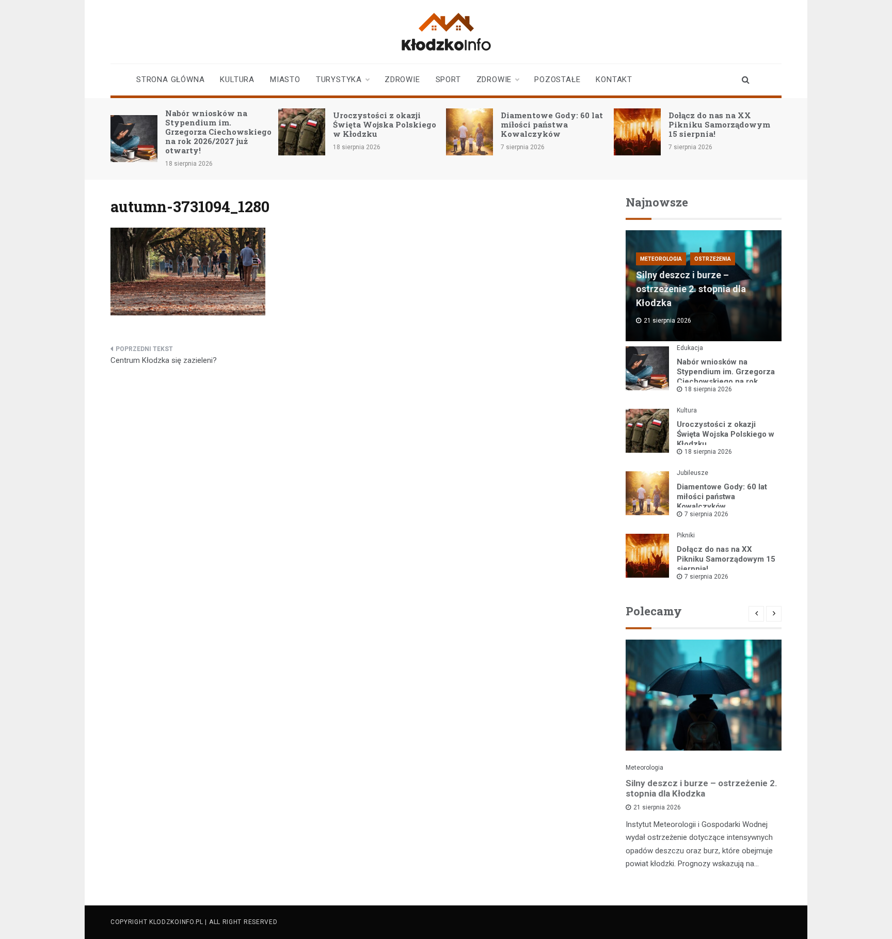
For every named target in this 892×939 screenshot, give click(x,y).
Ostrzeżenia (712, 259)
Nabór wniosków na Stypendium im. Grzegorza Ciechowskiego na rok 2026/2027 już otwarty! (218, 131)
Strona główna (170, 79)
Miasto (285, 79)
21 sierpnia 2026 (657, 807)
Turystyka (339, 79)
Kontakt (614, 79)
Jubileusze (692, 472)
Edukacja (690, 348)
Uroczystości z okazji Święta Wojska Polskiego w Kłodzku (384, 124)
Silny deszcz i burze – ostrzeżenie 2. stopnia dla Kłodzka (691, 288)
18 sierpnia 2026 (708, 389)
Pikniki (686, 535)
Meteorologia (661, 259)
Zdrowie (402, 79)
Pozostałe (557, 79)
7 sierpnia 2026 (706, 514)
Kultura (237, 79)
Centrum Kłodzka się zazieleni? (163, 360)
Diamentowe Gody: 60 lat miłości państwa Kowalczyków (552, 124)
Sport (448, 79)
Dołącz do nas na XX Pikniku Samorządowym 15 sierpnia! (719, 124)
